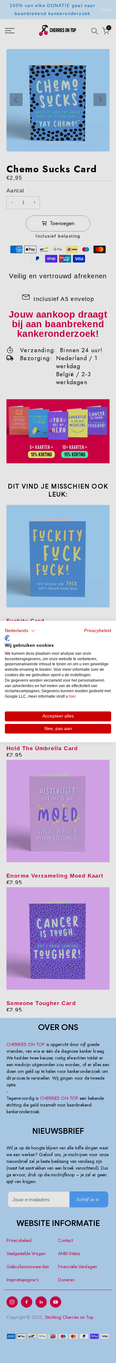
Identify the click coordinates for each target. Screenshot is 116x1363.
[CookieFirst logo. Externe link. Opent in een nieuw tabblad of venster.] (7, 638)
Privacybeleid (97, 630)
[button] (20, 631)
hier (72, 696)
